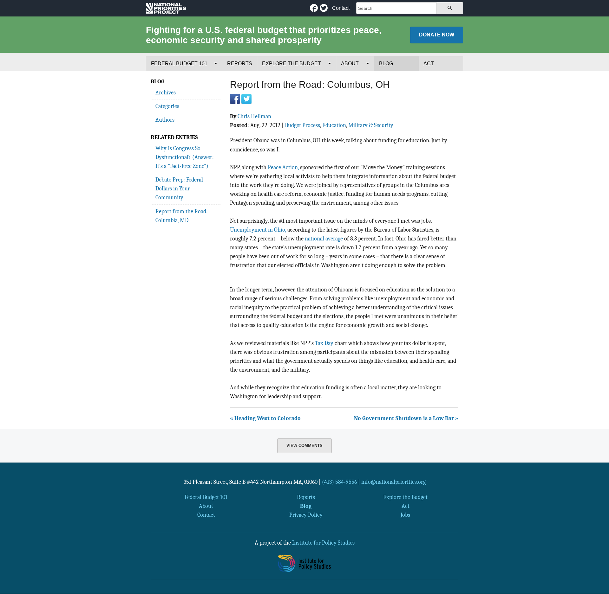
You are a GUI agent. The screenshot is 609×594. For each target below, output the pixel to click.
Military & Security (370, 125)
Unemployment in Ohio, (258, 230)
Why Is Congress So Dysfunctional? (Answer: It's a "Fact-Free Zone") (184, 157)
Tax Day (324, 343)
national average (324, 238)
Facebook (235, 99)
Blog (386, 63)
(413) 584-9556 (339, 482)
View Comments (304, 445)
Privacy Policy (306, 515)
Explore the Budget (291, 63)
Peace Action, (283, 167)
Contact (341, 8)
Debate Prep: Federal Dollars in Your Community (179, 188)
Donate (436, 34)
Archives (165, 92)
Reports (239, 63)
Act (428, 63)
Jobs (405, 515)
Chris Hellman (254, 116)
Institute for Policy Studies (323, 543)
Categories (167, 106)
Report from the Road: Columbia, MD (181, 215)
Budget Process (302, 125)
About (350, 63)
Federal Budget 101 (179, 63)
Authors (164, 120)
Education (334, 125)
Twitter (246, 99)
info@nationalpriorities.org (393, 482)
